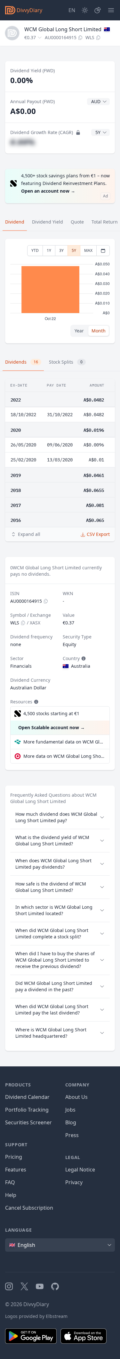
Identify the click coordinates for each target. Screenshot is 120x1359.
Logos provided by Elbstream (36, 1316)
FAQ (10, 1182)
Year (79, 331)
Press (72, 1135)
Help (10, 1195)
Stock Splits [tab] (66, 362)
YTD (35, 250)
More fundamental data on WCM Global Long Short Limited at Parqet (63, 742)
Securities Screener (28, 1122)
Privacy (74, 1182)
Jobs (70, 1109)
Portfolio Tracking (27, 1109)
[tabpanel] (60, 291)
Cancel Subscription (29, 1207)
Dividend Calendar (27, 1096)
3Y (61, 250)
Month (99, 331)
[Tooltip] (83, 658)
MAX (88, 250)
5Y (74, 250)
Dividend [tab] (14, 222)
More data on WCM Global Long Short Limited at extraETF (63, 756)
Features (15, 1169)
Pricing (13, 1156)
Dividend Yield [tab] (47, 222)
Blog (70, 1122)
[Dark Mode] (85, 10)
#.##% (22, 142)
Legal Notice (80, 1169)
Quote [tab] (77, 222)
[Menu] (111, 10)
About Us (76, 1096)
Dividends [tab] (21, 362)
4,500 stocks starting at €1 (51, 713)
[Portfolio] (97, 10)
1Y (49, 250)
